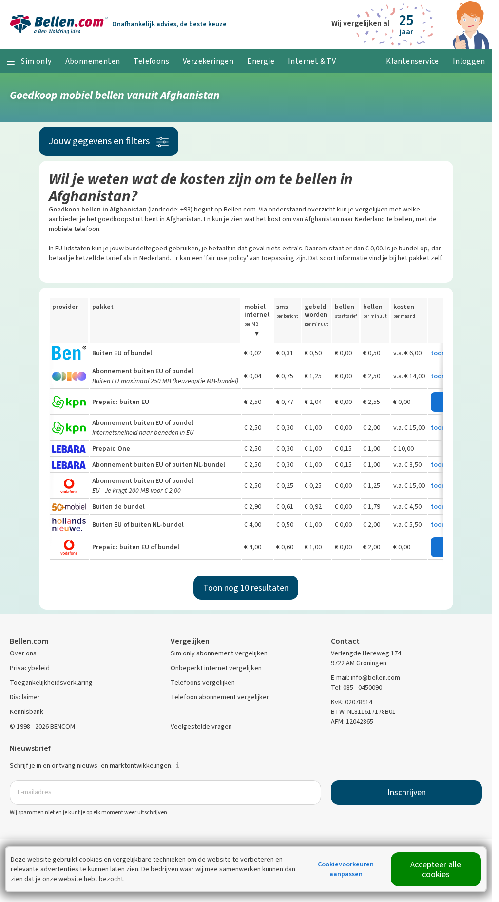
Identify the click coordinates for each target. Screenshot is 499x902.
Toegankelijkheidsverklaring (51, 682)
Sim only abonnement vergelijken (219, 653)
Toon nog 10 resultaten (245, 588)
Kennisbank (26, 711)
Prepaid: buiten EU (120, 401)
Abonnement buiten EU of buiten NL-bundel (158, 464)
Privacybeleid (30, 667)
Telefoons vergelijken (203, 682)
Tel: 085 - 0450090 (356, 687)
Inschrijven (406, 792)
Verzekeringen (208, 61)
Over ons (23, 653)
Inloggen (469, 61)
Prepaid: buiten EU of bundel (135, 547)
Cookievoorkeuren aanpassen (346, 869)
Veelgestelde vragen (201, 726)
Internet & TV (312, 61)
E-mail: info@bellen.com (365, 677)
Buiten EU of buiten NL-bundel (138, 524)
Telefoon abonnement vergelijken (220, 697)
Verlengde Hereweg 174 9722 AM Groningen (366, 658)
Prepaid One (111, 448)
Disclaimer (25, 697)
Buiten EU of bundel (122, 353)
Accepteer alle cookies (435, 869)
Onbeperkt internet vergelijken (216, 667)
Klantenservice (412, 61)
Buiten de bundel (118, 506)
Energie (260, 61)
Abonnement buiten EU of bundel (142, 371)
